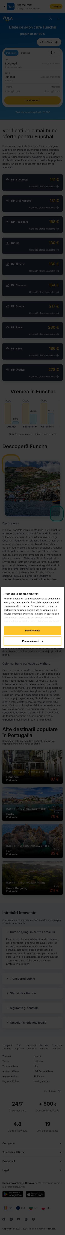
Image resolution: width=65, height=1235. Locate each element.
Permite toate (32, 630)
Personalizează (30, 640)
